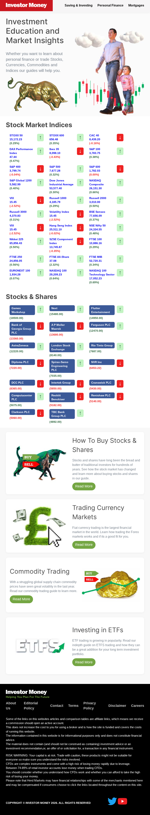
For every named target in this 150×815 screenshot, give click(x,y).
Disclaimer (117, 706)
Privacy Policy (89, 705)
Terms (73, 706)
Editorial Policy (31, 705)
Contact (56, 706)
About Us (11, 705)
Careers (137, 706)
